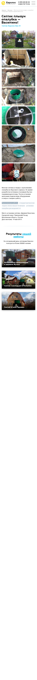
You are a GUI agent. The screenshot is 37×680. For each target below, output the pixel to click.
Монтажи (10, 10)
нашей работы (22, 235)
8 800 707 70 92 (24, 4)
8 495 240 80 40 (24, 2)
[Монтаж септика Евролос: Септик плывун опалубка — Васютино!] (18, 39)
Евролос (4, 10)
